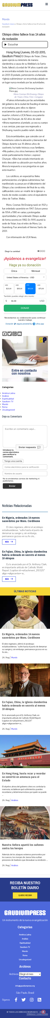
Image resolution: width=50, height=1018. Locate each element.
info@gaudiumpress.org (25, 986)
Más (7, 542)
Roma (4, 407)
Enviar (12, 486)
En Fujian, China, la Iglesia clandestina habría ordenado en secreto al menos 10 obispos (24, 555)
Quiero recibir (25, 895)
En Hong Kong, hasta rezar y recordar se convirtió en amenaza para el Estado (24, 777)
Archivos (13, 974)
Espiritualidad (8, 398)
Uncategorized (8, 409)
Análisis (5, 396)
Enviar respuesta (27, 447)
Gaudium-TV (7, 401)
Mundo (6, 19)
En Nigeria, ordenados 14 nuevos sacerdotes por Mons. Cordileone (21, 519)
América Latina (8, 393)
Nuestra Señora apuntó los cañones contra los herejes (23, 846)
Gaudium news (8, 24)
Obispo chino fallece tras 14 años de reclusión (23, 36)
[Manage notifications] (43, 1012)
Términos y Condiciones (37, 1014)
